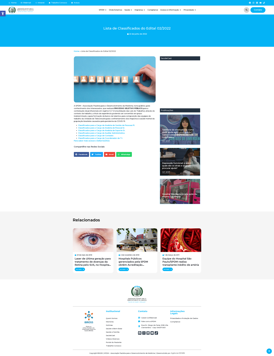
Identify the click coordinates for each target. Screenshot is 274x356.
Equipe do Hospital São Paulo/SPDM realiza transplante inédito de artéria (180, 261)
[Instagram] (253, 2)
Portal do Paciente (113, 342)
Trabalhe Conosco (113, 346)
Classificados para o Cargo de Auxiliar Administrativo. (101, 133)
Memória (109, 322)
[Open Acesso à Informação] (180, 10)
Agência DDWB (178, 353)
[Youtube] (260, 2)
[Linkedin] (257, 2)
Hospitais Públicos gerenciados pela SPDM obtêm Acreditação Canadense (133, 261)
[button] (3, 13)
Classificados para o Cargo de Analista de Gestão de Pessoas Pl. (106, 125)
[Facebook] (250, 2)
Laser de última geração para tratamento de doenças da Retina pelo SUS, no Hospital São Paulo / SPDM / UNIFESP (93, 261)
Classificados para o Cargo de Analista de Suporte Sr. (101, 130)
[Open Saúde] (131, 10)
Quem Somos (111, 318)
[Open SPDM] (106, 10)
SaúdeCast (110, 335)
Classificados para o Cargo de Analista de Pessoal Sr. (101, 128)
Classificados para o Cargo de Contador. (96, 136)
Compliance (175, 322)
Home (76, 51)
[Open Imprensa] (144, 10)
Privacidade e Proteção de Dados (184, 318)
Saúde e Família (112, 332)
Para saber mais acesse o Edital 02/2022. (92, 141)
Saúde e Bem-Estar (114, 329)
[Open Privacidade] (195, 10)
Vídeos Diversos (112, 339)
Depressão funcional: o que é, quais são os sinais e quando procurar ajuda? (177, 165)
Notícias (109, 325)
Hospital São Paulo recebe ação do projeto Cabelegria (179, 195)
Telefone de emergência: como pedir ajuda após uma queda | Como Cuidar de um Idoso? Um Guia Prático (178, 133)
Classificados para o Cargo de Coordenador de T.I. (100, 138)
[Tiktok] (264, 2)
